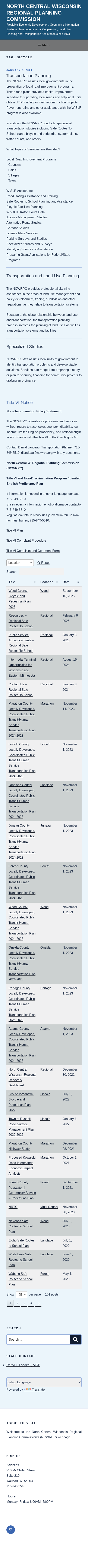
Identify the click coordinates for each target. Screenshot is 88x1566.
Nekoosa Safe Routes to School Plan (20, 1226)
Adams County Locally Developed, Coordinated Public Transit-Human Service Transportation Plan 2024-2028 (22, 1044)
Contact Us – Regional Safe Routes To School (21, 689)
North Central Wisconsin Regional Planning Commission (44, 12)
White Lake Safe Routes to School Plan (20, 1259)
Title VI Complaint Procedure (26, 540)
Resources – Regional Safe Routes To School (21, 621)
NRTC (13, 1207)
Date (66, 582)
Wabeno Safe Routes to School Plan (20, 1279)
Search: (11, 571)
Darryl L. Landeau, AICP (23, 1365)
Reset (45, 562)
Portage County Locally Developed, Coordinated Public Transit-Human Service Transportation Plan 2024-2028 (22, 1004)
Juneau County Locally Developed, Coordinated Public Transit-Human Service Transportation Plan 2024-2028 (22, 841)
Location (46, 582)
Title (12, 582)
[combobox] (20, 562)
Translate (38, 1389)
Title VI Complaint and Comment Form (33, 550)
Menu (46, 45)
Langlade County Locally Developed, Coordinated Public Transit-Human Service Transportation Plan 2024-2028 (22, 800)
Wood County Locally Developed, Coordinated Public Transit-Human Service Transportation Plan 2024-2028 (22, 922)
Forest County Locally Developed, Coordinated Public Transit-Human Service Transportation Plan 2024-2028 (22, 882)
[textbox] (20, 563)
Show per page (23, 1294)
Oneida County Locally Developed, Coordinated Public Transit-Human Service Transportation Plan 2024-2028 (22, 963)
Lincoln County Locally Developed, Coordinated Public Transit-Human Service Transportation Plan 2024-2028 (22, 760)
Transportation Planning (28, 75)
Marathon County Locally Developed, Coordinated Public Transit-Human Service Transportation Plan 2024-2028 (22, 719)
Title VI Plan (14, 530)
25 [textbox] (20, 1294)
